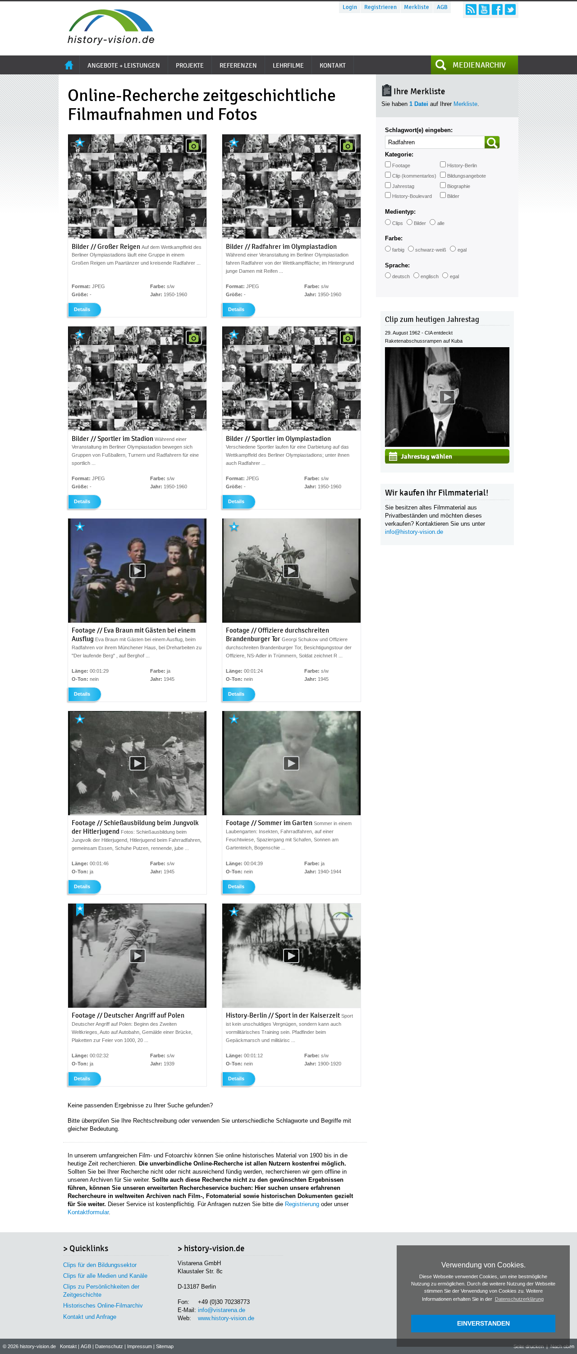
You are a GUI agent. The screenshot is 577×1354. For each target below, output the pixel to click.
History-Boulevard (412, 196)
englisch (430, 276)
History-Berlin (462, 165)
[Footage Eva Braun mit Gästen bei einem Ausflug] (137, 621)
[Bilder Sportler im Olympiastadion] (291, 428)
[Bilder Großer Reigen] (137, 236)
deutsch (401, 276)
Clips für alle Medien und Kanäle (105, 1275)
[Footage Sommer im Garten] (291, 813)
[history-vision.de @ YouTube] (484, 9)
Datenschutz (109, 1346)
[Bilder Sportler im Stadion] (137, 428)
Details (82, 309)
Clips (397, 223)
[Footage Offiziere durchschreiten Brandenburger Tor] (291, 621)
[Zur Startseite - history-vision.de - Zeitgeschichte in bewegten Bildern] (106, 42)
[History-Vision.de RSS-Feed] (471, 9)
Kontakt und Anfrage (89, 1316)
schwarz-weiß (430, 249)
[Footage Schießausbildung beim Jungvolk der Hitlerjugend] (137, 813)
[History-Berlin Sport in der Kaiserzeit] (291, 1006)
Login (350, 7)
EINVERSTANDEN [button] (483, 1323)
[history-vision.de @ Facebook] (497, 9)
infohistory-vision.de (414, 531)
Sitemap (165, 1346)
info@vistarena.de (221, 1310)
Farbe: (394, 238)
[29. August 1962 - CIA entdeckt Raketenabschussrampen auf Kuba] (447, 444)
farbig (398, 249)
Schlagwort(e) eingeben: (419, 130)
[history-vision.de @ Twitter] (510, 9)
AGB (442, 7)
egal (462, 249)
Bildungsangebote (466, 176)
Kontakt (68, 1346)
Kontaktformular (88, 1212)
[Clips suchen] (492, 142)
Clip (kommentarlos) (414, 176)
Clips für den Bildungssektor (100, 1265)
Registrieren (380, 7)
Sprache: (397, 265)
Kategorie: (399, 154)
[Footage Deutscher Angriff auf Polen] (137, 1006)
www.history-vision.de (226, 1318)
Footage (401, 165)
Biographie (458, 186)
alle (440, 223)
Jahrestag (403, 186)
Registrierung (302, 1204)
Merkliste (416, 7)
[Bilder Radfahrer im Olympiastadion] (291, 236)
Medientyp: (400, 211)
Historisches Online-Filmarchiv (103, 1305)
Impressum (139, 1346)
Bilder (453, 196)
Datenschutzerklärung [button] (519, 1299)
